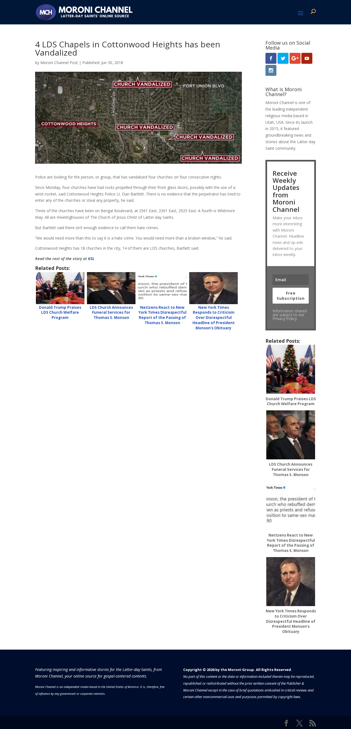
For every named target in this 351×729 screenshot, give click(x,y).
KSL (91, 258)
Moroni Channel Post (59, 62)
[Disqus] (138, 404)
